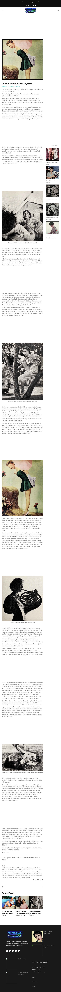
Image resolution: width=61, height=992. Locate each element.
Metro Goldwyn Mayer (34, 871)
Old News (4, 875)
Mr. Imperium (20, 873)
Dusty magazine (30, 867)
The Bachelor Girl (38, 875)
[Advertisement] (30, 23)
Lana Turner (36, 869)
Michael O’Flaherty (6, 873)
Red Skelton (21, 875)
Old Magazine (38, 873)
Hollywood (12, 86)
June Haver (29, 869)
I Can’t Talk (10, 869)
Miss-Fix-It (14, 873)
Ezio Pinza (37, 867)
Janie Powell (17, 869)
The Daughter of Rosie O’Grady (9, 877)
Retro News (30, 875)
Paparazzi (9, 875)
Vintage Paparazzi (26, 877)
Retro (26, 875)
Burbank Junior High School (11, 867)
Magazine (26, 871)
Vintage (19, 877)
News (25, 873)
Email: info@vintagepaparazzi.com (41, 972)
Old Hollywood (31, 873)
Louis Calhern (20, 871)
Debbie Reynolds (22, 867)
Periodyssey (15, 875)
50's (3, 867)
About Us (33, 986)
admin (18, 86)
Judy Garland (23, 869)
